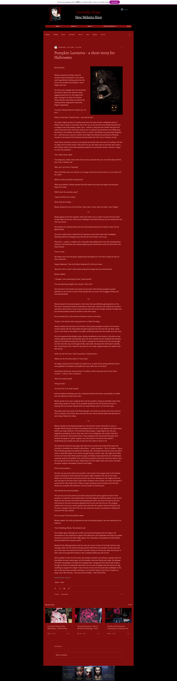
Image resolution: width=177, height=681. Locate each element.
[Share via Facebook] (55, 588)
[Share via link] (69, 588)
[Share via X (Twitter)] (60, 588)
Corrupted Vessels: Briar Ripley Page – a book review (57, 627)
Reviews (95, 34)
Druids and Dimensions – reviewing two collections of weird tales (117, 627)
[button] (69, 26)
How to (80, 34)
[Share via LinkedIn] (64, 588)
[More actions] (121, 47)
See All (130, 604)
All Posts (47, 34)
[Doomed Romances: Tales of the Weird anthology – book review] (88, 615)
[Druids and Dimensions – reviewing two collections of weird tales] (118, 615)
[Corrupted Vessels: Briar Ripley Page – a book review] (58, 615)
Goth (87, 34)
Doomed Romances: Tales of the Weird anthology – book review (87, 627)
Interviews (72, 34)
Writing (56, 34)
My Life (103, 34)
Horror (63, 34)
